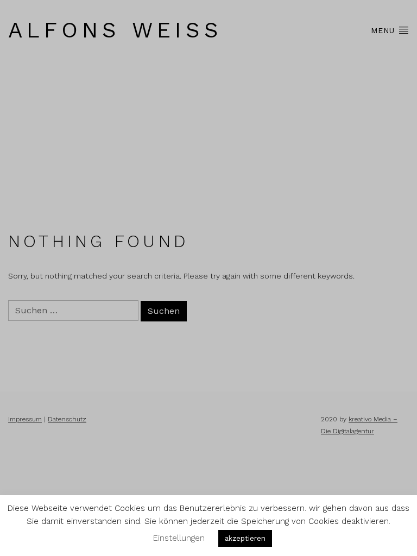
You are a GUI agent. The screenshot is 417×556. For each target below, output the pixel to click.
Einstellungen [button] (179, 538)
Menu (384, 30)
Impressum (25, 419)
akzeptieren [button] (245, 538)
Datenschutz (67, 419)
